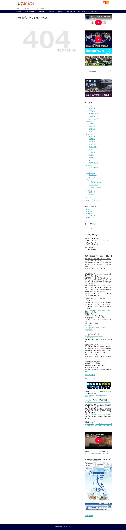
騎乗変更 (92, 111)
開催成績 (92, 126)
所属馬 (88, 209)
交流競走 (92, 152)
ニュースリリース (92, 200)
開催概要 (92, 129)
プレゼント (92, 175)
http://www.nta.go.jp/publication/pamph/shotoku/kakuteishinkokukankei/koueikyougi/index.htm (98, 425)
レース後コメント (95, 119)
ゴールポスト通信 (95, 187)
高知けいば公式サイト (65, 527)
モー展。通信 (93, 185)
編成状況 (92, 139)
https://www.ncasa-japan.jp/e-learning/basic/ (97, 402)
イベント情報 (70, 11)
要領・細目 (92, 136)
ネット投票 (93, 11)
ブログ (88, 180)
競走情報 (60, 11)
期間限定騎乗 (93, 163)
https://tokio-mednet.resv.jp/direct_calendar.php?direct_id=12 (95, 327)
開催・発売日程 (30, 11)
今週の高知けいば (95, 182)
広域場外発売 (93, 167)
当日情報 (41, 11)
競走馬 (91, 155)
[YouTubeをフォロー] (104, 2)
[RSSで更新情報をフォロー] (107, 2)
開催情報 (51, 11)
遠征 (90, 149)
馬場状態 (92, 116)
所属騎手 (89, 213)
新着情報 (18, 11)
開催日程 (92, 123)
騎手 (90, 160)
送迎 (90, 131)
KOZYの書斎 (89, 516)
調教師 (91, 157)
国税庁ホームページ (97, 415)
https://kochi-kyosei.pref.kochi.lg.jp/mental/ (97, 453)
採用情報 (92, 195)
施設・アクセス (82, 11)
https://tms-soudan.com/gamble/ (94, 336)
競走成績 (92, 144)
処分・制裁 (92, 147)
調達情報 (92, 192)
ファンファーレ (91, 228)
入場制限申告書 (90, 375)
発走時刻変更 (93, 113)
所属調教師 (90, 211)
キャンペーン (93, 170)
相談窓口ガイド (90, 378)
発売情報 (89, 165)
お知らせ (89, 190)
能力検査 (92, 141)
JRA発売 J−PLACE (92, 217)
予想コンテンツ (91, 215)
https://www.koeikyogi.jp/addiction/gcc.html (98, 310)
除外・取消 (92, 108)
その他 (88, 197)
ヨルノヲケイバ (94, 177)
